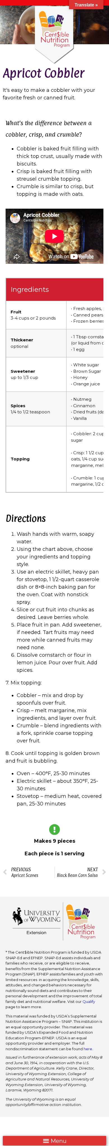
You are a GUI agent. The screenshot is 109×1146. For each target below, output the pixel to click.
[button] (54, 1141)
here (88, 1049)
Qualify (88, 1001)
